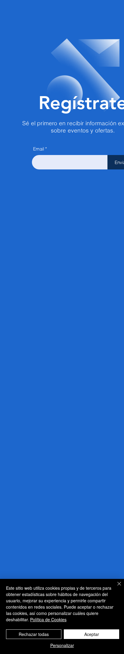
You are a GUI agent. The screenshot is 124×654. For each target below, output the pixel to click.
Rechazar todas (34, 634)
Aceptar (91, 634)
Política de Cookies (48, 619)
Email (38, 149)
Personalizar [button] (62, 645)
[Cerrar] (115, 587)
